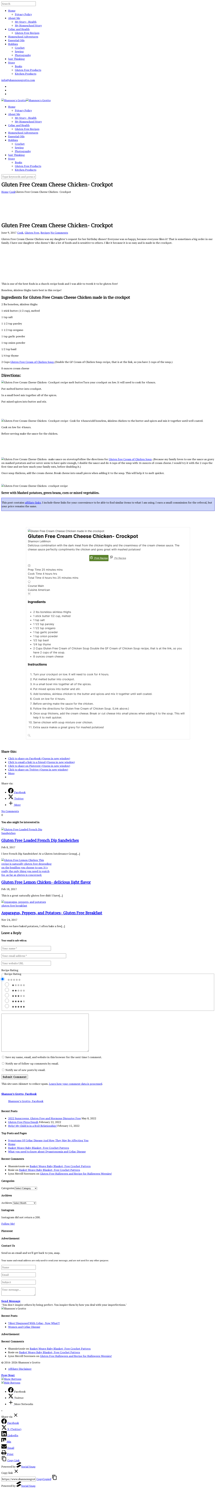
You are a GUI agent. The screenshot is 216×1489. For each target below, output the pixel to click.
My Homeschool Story (28, 25)
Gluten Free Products (28, 70)
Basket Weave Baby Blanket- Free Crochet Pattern (38, 1148)
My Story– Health (25, 22)
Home (11, 10)
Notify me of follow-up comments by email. (32, 1063)
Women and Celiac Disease (24, 1327)
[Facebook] (11, 1391)
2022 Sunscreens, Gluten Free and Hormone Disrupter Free (44, 1118)
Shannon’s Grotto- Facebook (19, 1094)
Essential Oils (16, 40)
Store (11, 62)
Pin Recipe (120, 558)
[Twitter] (11, 1398)
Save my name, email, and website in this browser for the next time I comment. (53, 1057)
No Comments (59, 232)
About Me (14, 18)
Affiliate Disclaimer (20, 1369)
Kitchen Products (25, 74)
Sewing (19, 51)
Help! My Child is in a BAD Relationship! (32, 1126)
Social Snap (28, 1466)
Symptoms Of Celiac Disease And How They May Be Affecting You (48, 1140)
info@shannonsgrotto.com (18, 80)
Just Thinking (16, 59)
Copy (43, 1479)
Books (18, 66)
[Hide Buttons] (10, 1382)
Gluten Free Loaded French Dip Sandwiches (40, 840)
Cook (12, 192)
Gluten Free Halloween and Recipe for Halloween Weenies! (76, 1173)
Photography (23, 55)
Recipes (45, 232)
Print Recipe (101, 558)
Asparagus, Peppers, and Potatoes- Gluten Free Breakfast (51, 912)
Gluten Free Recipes (27, 33)
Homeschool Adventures (23, 36)
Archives (6, 1203)
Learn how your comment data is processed (75, 1084)
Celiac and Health (19, 29)
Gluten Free (32, 232)
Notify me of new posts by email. (25, 1070)
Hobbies (13, 44)
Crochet (20, 48)
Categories (7, 1188)
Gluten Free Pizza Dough (23, 1122)
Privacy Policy (23, 14)
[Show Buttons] (11, 1379)
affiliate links (33, 502)
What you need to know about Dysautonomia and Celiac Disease (47, 1151)
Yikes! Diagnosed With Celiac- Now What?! (34, 1323)
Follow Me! (8, 1224)
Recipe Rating (9, 970)
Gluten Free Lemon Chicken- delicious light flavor (46, 882)
